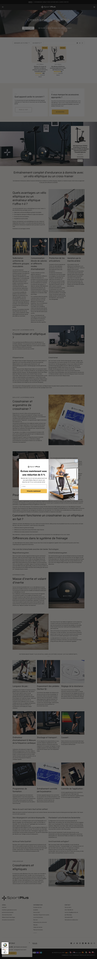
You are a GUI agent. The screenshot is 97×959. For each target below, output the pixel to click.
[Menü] (8, 943)
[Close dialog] (76, 461)
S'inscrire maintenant (34, 491)
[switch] (5, 952)
